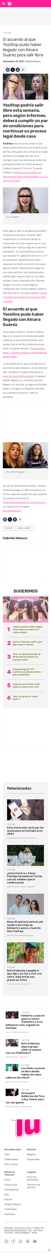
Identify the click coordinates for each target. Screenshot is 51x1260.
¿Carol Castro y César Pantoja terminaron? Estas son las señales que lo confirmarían (24, 878)
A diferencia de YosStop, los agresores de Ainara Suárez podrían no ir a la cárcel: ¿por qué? (25, 176)
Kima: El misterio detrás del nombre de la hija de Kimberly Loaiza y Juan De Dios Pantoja (25, 926)
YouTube (7, 33)
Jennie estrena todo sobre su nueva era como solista (27, 629)
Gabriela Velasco (33, 61)
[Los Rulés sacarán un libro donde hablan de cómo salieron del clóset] (12, 1067)
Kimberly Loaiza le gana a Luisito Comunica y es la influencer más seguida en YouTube (25, 1022)
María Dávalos (31, 838)
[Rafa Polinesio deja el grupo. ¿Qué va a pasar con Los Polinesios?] (12, 1042)
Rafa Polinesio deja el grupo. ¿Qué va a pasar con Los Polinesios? (24, 1048)
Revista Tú (26, 984)
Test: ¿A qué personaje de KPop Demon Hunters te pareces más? (27, 657)
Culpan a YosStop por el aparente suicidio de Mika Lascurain (25, 297)
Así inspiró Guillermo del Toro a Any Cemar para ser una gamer (25, 1098)
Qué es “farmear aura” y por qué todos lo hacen (27, 643)
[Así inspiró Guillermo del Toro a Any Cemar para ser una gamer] (12, 1092)
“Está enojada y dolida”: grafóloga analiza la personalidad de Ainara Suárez (25, 352)
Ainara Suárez (23, 528)
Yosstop (8, 528)
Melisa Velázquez (28, 887)
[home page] (9, 3)
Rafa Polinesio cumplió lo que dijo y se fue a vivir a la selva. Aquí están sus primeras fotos (24, 975)
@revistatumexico (12, 510)
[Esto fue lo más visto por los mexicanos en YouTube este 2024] (25, 809)
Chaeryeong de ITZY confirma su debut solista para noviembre (27, 672)
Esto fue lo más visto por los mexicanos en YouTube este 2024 (25, 830)
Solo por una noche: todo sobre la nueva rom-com (26, 685)
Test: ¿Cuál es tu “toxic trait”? (25, 698)
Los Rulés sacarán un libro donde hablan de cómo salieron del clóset (25, 1073)
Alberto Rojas (27, 1107)
